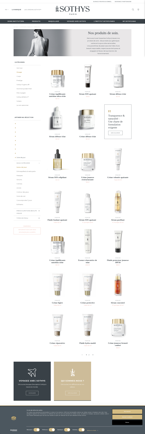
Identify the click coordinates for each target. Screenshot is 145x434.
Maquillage (53, 21)
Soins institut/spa (16, 21)
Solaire (19, 101)
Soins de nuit (21, 196)
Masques (20, 175)
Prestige (19, 80)
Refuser (127, 422)
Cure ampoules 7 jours (24, 200)
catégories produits (26, 27)
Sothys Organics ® (23, 84)
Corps (19, 76)
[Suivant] (93, 355)
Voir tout (19, 68)
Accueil (16, 27)
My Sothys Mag (129, 21)
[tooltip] (133, 9)
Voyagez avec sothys (76, 21)
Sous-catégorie (23, 163)
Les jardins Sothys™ (32, 9)
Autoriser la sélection (127, 417)
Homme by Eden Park (24, 89)
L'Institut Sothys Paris (104, 21)
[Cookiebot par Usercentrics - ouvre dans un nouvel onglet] (13, 430)
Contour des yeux (23, 192)
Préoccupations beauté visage (27, 212)
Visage (19, 72)
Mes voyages (21, 93)
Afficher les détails (91, 430)
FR (6, 9)
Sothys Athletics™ (23, 97)
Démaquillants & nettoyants (26, 171)
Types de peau (22, 218)
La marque (16, 9)
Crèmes (19, 184)
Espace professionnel (102, 1)
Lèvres (19, 188)
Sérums (19, 179)
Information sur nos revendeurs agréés (27, 231)
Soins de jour (21, 157)
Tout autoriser (127, 411)
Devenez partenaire (123, 1)
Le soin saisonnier (23, 105)
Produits (36, 21)
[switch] (52, 429)
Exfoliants (20, 204)
